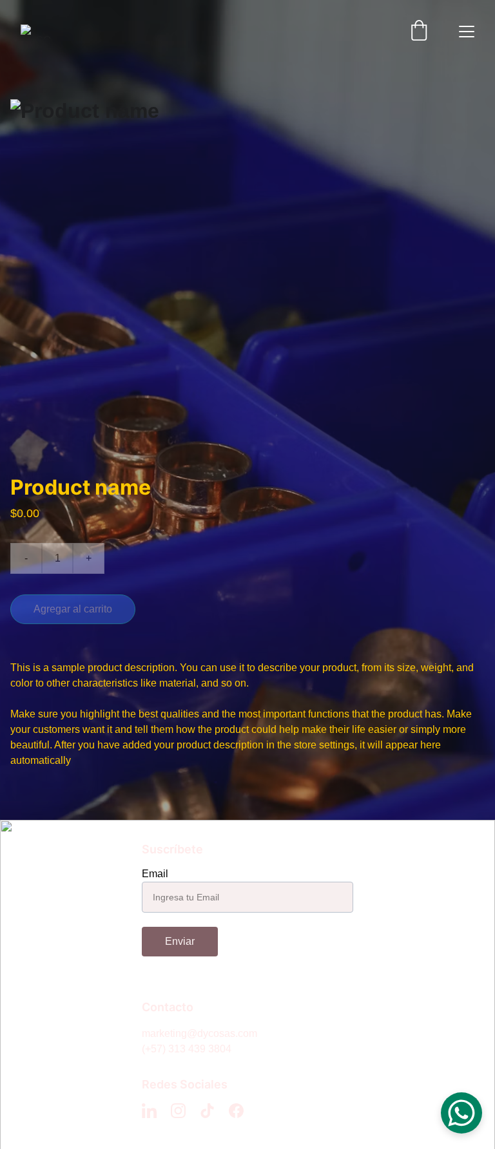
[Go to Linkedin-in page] (149, 1110)
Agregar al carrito (73, 608)
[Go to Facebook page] (236, 1110)
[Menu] (466, 31)
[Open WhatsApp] (461, 1113)
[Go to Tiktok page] (207, 1110)
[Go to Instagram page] (178, 1110)
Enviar (180, 941)
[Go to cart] (419, 31)
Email (155, 873)
